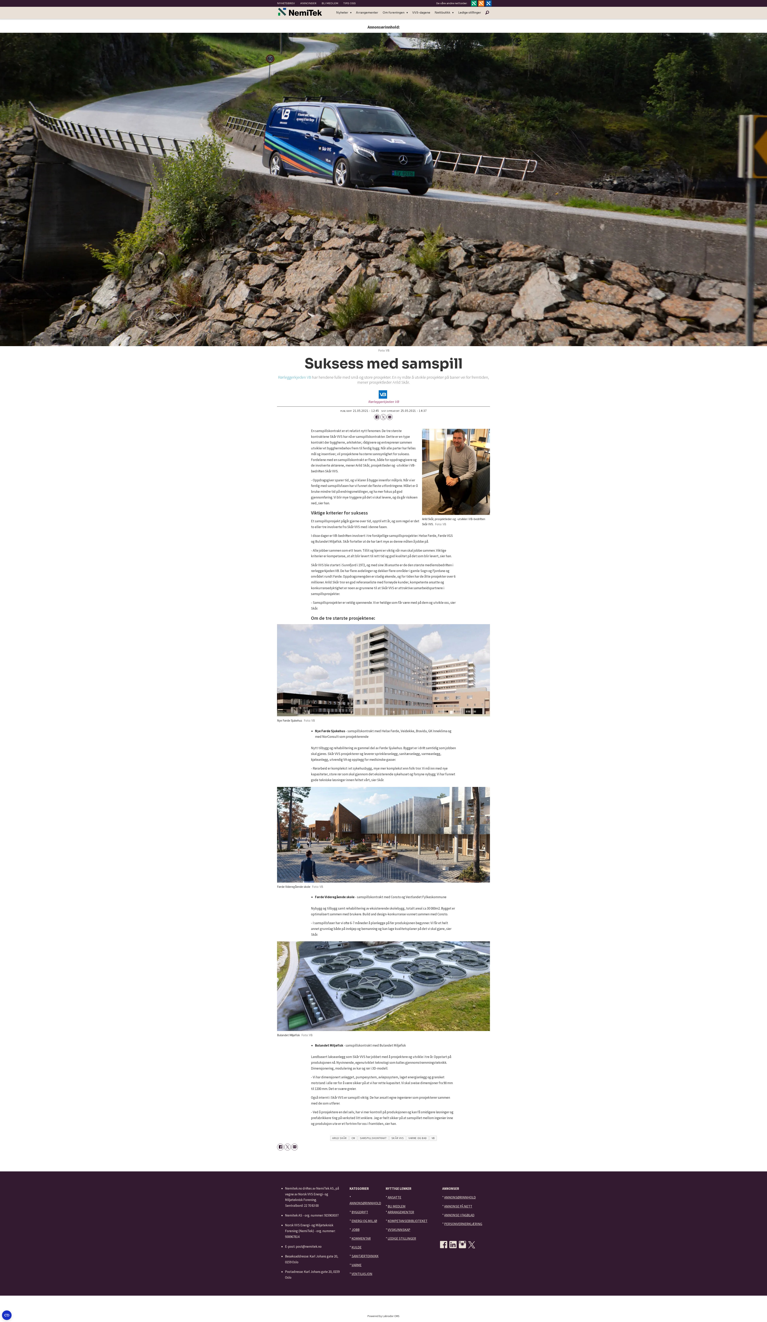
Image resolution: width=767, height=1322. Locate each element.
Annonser (308, 3)
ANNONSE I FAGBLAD (459, 1215)
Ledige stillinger (469, 12)
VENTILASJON (362, 1274)
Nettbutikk (442, 12)
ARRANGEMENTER (401, 1212)
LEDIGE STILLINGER (402, 1238)
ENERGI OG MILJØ (364, 1221)
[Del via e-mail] (390, 417)
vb (433, 1138)
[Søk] (487, 13)
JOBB (356, 1230)
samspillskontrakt (373, 1138)
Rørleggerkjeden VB (295, 377)
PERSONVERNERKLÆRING (463, 1224)
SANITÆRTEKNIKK (365, 1256)
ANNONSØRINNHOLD (365, 1203)
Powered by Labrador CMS (383, 1316)
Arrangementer (367, 12)
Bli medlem (330, 3)
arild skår (339, 1138)
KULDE (357, 1247)
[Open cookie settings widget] (7, 1315)
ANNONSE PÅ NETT (458, 1206)
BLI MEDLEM (396, 1206)
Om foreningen (393, 12)
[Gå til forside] (300, 12)
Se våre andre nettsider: (451, 3)
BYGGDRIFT (360, 1212)
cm (353, 1138)
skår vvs (397, 1138)
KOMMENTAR (361, 1238)
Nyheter (342, 12)
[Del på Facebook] (377, 417)
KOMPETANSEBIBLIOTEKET (407, 1221)
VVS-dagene (421, 12)
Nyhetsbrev (286, 3)
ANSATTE (394, 1197)
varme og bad (417, 1138)
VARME (357, 1265)
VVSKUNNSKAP (399, 1230)
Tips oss (349, 3)
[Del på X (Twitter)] (383, 417)
